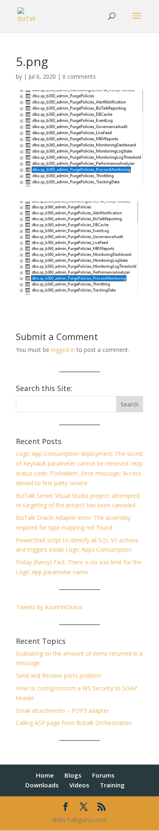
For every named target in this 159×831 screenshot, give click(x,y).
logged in (63, 350)
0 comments (79, 76)
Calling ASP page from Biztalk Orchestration (74, 723)
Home (45, 775)
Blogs (73, 775)
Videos (79, 785)
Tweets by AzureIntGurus (49, 607)
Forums (103, 775)
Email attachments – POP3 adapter (62, 710)
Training (112, 785)
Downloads (42, 785)
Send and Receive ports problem (59, 675)
